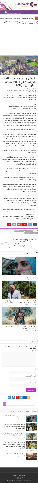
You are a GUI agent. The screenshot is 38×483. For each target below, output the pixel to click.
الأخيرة (34, 411)
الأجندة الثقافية (29, 230)
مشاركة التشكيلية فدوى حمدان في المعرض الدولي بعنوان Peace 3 (23, 239)
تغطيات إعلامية (18, 90)
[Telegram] (9, 397)
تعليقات (20, 411)
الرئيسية (35, 22)
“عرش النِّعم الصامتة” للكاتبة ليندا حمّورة (13, 453)
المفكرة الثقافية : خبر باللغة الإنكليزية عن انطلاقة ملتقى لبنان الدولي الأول (14, 245)
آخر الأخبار (28, 22)
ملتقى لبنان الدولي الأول (31, 233)
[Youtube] (17, 397)
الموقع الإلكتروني (31, 382)
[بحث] (4, 404)
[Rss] (28, 397)
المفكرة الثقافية (19, 230)
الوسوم (13, 411)
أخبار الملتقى (25, 90)
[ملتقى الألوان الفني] (19, 7)
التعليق (34, 351)
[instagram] (13, 397)
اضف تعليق (7, 90)
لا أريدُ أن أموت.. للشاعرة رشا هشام (24, 276)
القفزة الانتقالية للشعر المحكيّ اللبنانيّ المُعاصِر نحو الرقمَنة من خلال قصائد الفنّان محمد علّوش (20, 301)
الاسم (33, 369)
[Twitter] (21, 397)
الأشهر (27, 411)
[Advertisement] (19, 40)
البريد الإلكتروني (30, 376)
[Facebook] (25, 397)
